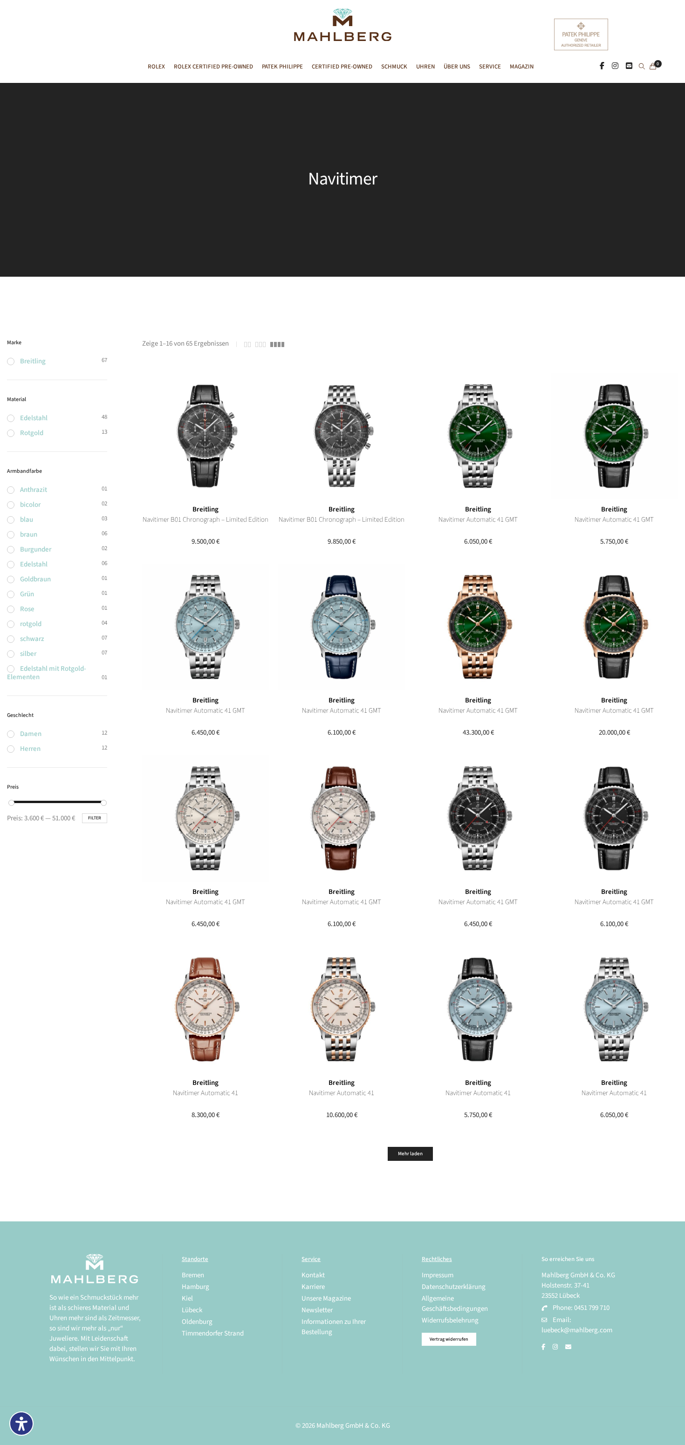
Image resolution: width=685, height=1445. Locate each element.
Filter (94, 818)
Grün (27, 594)
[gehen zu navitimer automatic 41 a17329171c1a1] (614, 1009)
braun (28, 534)
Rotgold (31, 433)
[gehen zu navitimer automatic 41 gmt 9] (614, 436)
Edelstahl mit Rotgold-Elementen (46, 673)
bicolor (30, 505)
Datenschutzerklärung (454, 1287)
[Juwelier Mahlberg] (342, 36)
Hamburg (195, 1287)
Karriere (313, 1287)
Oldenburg (197, 1322)
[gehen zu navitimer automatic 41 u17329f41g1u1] (341, 1009)
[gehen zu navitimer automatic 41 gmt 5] (614, 627)
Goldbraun (35, 579)
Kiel (187, 1298)
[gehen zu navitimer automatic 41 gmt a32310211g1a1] (205, 818)
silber (28, 654)
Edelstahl (34, 418)
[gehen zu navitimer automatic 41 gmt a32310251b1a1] (478, 818)
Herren (30, 749)
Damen (30, 734)
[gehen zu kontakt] (629, 66)
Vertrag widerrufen (449, 1339)
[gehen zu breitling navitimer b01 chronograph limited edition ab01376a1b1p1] (205, 436)
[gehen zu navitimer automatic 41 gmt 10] (478, 436)
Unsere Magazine (326, 1298)
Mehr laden (410, 1153)
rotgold (30, 624)
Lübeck (192, 1310)
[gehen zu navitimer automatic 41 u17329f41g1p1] (205, 1009)
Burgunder (35, 549)
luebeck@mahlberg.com (576, 1330)
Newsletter (317, 1310)
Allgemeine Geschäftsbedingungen (455, 1304)
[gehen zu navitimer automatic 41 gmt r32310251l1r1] (478, 627)
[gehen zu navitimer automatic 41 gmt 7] (341, 627)
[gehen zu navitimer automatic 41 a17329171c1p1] (478, 1009)
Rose (27, 609)
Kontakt (313, 1275)
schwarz (32, 639)
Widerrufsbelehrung (450, 1320)
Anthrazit (33, 490)
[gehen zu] (642, 67)
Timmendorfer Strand (213, 1333)
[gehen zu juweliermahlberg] (615, 66)
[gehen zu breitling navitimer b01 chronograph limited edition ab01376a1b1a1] (341, 436)
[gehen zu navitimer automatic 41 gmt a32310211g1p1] (341, 818)
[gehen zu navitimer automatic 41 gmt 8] (205, 627)
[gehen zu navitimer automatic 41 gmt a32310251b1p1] (614, 818)
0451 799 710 (592, 1308)
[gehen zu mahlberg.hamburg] (602, 66)
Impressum (437, 1275)
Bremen (193, 1275)
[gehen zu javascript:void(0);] (247, 344)
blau (26, 520)
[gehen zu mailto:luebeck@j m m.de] (568, 1347)
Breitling (205, 509)
